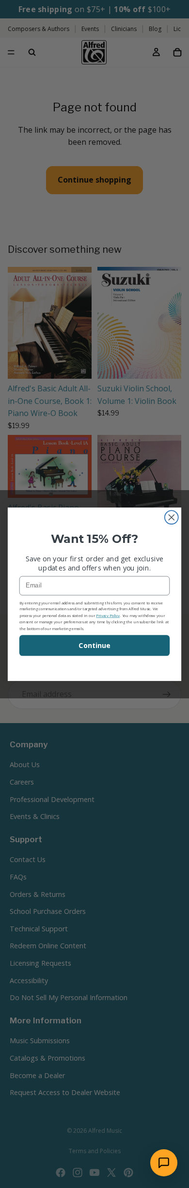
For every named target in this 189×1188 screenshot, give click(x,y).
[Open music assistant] (163, 1162)
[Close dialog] (171, 517)
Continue (94, 645)
